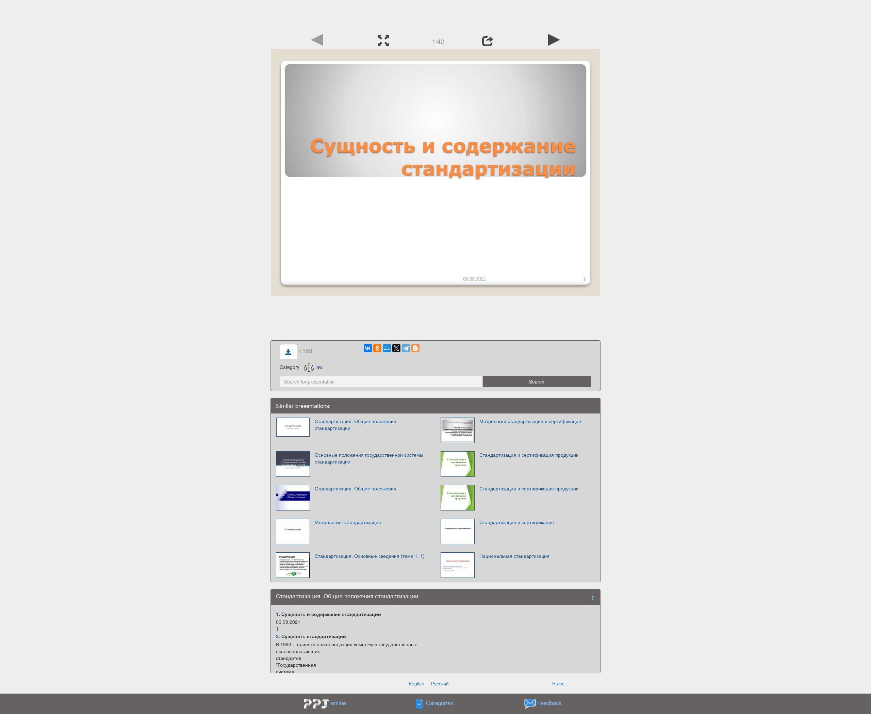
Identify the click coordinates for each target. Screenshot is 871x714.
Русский (440, 683)
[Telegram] (406, 348)
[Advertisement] (435, 15)
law (319, 366)
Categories (439, 703)
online (338, 703)
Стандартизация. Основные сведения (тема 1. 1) (370, 555)
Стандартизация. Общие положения (355, 488)
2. (278, 636)
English (416, 683)
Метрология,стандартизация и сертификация (530, 421)
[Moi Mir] (387, 348)
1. (278, 614)
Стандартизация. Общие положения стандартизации (355, 424)
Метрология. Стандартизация (348, 522)
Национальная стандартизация (514, 555)
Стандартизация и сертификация (516, 522)
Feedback (549, 703)
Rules (558, 683)
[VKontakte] (368, 348)
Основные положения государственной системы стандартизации (369, 458)
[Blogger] (415, 348)
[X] (396, 348)
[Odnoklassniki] (377, 348)
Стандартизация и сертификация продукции (529, 454)
